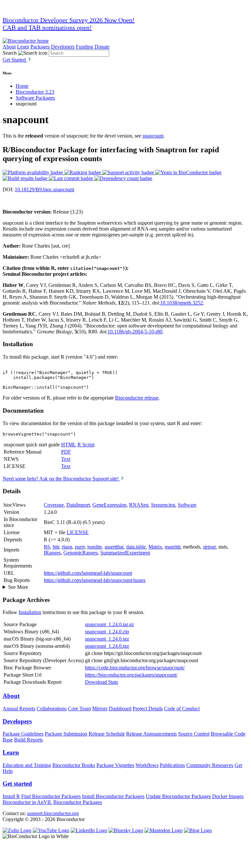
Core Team (79, 708)
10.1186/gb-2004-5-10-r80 (135, 331)
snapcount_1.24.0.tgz (107, 639)
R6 (47, 547)
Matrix (155, 547)
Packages (40, 46)
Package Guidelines (23, 734)
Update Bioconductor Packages (178, 796)
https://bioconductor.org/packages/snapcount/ (131, 675)
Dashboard (120, 708)
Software (187, 505)
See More (18, 587)
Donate (101, 46)
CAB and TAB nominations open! (47, 27)
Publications (172, 765)
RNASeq (138, 505)
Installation (30, 612)
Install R (11, 796)
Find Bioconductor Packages (51, 796)
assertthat (114, 547)
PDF (66, 452)
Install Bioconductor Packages (113, 796)
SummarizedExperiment (125, 552)
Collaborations (52, 708)
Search (10, 53)
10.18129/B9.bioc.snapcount (44, 189)
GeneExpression (109, 505)
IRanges (52, 552)
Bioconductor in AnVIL (27, 802)
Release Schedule (107, 734)
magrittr (172, 547)
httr (56, 547)
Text (65, 459)
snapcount (152, 136)
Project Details (148, 708)
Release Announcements (151, 734)
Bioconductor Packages (77, 802)
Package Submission (66, 734)
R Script (85, 444)
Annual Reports (19, 708)
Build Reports (28, 739)
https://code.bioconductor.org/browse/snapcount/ (135, 667)
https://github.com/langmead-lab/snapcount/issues (94, 580)
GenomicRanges (80, 552)
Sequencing (163, 505)
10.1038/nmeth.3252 (181, 303)
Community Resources (209, 765)
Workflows (147, 765)
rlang (67, 547)
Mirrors (100, 708)
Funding (84, 46)
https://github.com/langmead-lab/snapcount (88, 573)
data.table (136, 547)
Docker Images (227, 796)
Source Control (193, 734)
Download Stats (101, 682)
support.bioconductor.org (53, 813)
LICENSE (78, 532)
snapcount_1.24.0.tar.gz (109, 624)
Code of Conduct (182, 708)
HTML (68, 444)
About (9, 46)
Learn (23, 46)
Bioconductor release (137, 398)
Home (22, 86)
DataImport (78, 505)
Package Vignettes (115, 765)
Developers (63, 46)
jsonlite (94, 547)
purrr (80, 547)
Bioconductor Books (73, 765)
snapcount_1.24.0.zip (107, 631)
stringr (209, 547)
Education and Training (27, 765)
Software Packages (35, 98)
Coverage (54, 505)
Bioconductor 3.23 (35, 92)
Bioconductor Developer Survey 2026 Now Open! (69, 20)
